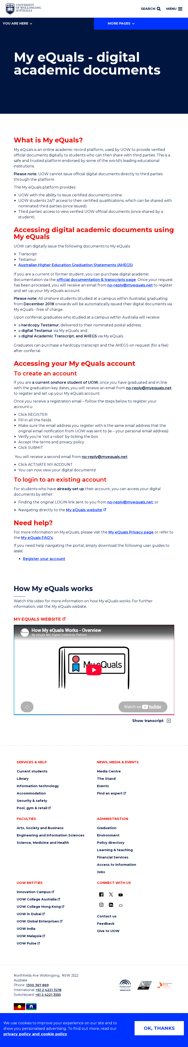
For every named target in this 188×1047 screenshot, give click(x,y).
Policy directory (110, 843)
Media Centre (109, 771)
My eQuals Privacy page (131, 532)
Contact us (106, 916)
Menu (171, 9)
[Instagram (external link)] (101, 904)
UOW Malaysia (29, 936)
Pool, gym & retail (32, 808)
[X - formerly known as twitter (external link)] (111, 894)
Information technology (38, 786)
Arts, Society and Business (40, 828)
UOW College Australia (37, 899)
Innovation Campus (34, 892)
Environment (108, 835)
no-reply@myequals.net (130, 285)
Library (22, 779)
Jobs (101, 872)
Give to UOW (108, 931)
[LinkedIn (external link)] (111, 904)
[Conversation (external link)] (120, 905)
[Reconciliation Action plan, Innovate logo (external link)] (125, 985)
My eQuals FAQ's (37, 538)
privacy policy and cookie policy (35, 1034)
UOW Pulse (26, 943)
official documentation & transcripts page (96, 280)
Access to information (116, 865)
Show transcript (148, 721)
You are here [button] (15, 23)
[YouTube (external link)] (120, 895)
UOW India (26, 929)
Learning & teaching (115, 850)
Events (103, 786)
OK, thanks (159, 1028)
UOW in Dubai (29, 914)
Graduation (106, 828)
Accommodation (31, 793)
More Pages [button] (119, 23)
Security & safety (32, 801)
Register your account (44, 559)
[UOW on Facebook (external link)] (101, 894)
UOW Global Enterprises (38, 921)
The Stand (106, 779)
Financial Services (112, 857)
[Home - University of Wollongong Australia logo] (23, 9)
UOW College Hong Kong (39, 907)
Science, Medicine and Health (43, 843)
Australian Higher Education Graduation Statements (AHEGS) (75, 265)
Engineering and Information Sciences (50, 835)
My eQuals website (84, 510)
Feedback (105, 924)
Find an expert (109, 793)
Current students (32, 771)
